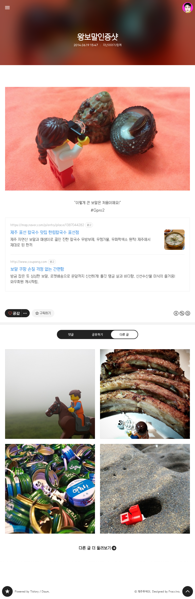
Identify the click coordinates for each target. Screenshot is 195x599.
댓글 (71, 334)
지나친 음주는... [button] (50, 489)
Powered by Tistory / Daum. (32, 591)
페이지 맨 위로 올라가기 (188, 591)
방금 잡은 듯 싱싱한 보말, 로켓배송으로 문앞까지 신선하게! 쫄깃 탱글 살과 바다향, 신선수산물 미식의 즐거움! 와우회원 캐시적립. (92, 279)
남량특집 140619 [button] (145, 394)
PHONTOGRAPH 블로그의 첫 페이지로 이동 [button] (97, 8)
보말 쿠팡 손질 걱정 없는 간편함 (37, 269)
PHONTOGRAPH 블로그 (7, 591)
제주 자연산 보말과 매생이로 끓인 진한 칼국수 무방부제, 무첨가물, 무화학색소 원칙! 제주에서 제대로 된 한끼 (80, 242)
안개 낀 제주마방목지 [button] (50, 394)
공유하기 (97, 334)
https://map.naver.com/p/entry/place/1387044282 (47, 225)
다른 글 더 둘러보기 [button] (95, 548)
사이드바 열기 (7, 8)
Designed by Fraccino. (166, 591)
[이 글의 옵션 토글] (26, 313)
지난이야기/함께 (112, 45)
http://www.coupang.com (28, 262)
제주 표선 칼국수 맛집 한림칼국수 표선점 (44, 232)
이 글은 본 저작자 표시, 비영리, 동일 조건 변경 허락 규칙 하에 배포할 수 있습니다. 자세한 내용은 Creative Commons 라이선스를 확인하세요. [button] (182, 313)
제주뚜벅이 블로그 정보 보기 (188, 8)
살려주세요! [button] (145, 489)
